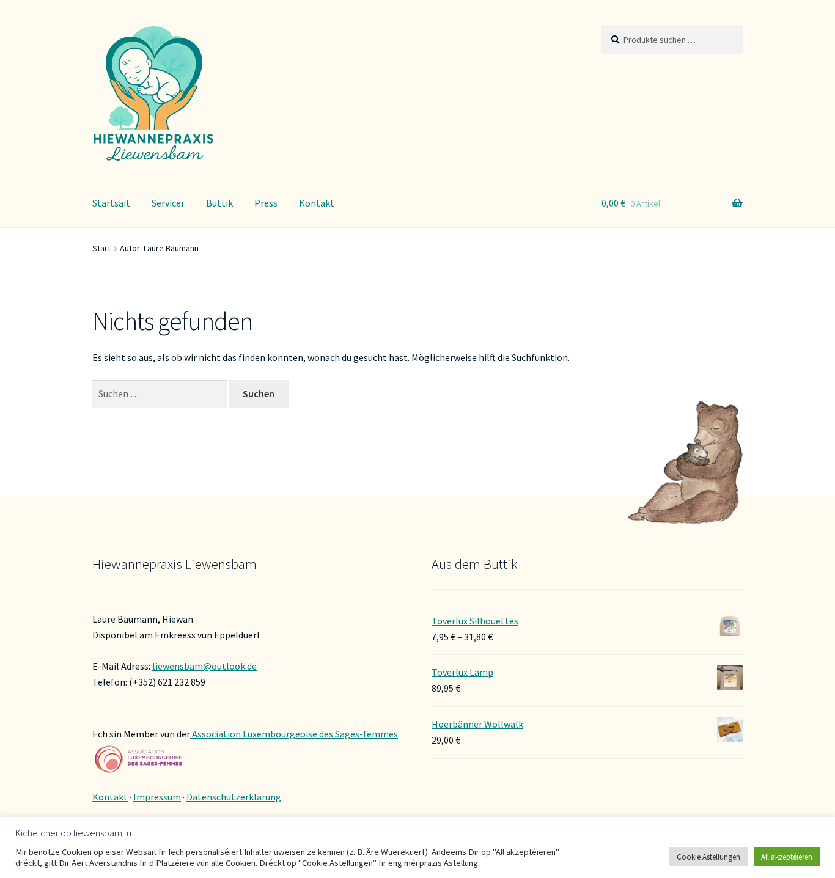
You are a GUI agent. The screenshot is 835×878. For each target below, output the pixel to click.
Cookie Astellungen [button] (708, 857)
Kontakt (316, 203)
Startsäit (111, 203)
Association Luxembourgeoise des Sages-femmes (294, 734)
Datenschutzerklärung (233, 797)
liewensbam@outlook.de (204, 666)
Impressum (157, 797)
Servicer (168, 203)
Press (266, 203)
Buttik (219, 203)
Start (101, 248)
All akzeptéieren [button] (786, 857)
